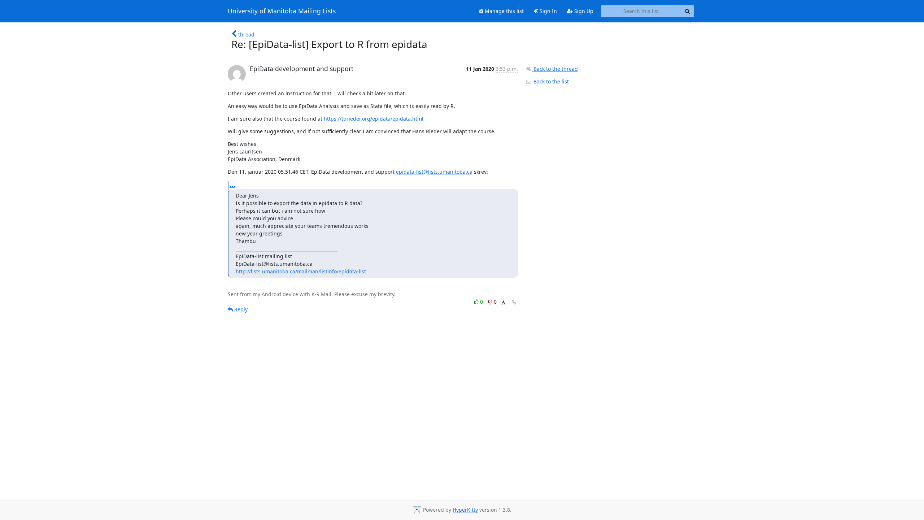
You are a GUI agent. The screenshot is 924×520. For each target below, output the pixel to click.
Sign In (547, 11)
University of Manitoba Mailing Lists (282, 11)
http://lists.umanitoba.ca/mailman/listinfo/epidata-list (301, 271)
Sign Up (583, 11)
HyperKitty (465, 509)
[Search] (687, 11)
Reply (240, 309)
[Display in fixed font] (503, 303)
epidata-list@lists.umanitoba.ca (434, 171)
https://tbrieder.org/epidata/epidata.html (373, 118)
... (232, 185)
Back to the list (550, 81)
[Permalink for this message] (514, 302)
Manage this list (503, 11)
